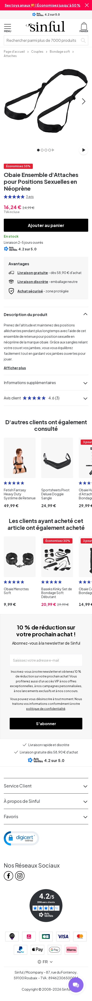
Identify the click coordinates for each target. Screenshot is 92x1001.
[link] (14, 51)
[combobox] (42, 40)
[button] (87, 5)
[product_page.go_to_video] (83, 150)
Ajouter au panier (46, 225)
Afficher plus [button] (15, 368)
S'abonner (46, 723)
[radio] (6, 197)
